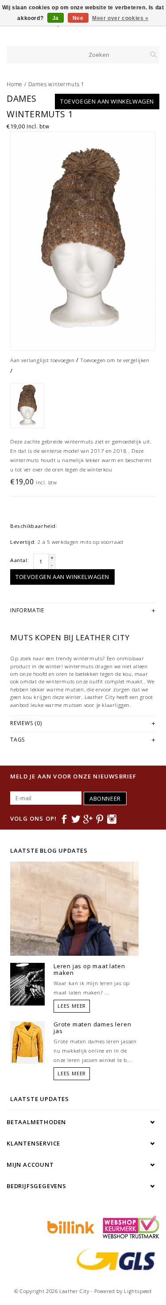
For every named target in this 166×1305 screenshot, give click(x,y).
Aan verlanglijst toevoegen (42, 360)
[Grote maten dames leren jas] (27, 1042)
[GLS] (113, 1258)
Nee (78, 18)
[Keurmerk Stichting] (128, 1226)
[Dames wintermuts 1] (83, 241)
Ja (55, 18)
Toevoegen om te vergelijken (114, 360)
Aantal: (19, 560)
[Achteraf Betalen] (69, 1226)
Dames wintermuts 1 (56, 84)
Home (15, 84)
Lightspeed (138, 1291)
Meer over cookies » (120, 18)
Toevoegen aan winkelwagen (107, 101)
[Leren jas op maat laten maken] (27, 983)
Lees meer (72, 1005)
